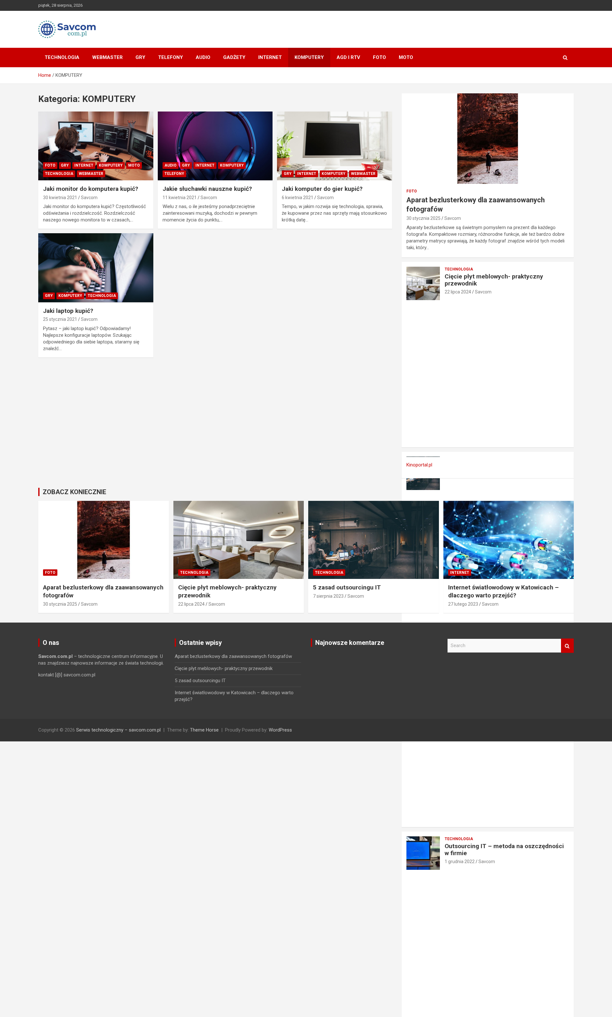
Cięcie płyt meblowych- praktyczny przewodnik (494, 280)
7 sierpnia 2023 (328, 596)
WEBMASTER (107, 57)
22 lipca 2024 (458, 291)
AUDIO (203, 57)
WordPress (280, 730)
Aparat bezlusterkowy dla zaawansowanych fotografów (233, 656)
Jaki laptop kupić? (68, 310)
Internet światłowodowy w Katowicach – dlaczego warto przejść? (503, 591)
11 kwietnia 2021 (180, 197)
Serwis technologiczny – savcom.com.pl (118, 730)
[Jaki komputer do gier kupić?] (334, 146)
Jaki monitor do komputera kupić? (90, 188)
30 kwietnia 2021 (60, 197)
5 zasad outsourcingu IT (347, 587)
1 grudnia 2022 (460, 861)
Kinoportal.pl (419, 465)
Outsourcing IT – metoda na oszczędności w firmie (504, 849)
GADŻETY (234, 57)
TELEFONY (170, 57)
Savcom (89, 197)
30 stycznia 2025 (423, 218)
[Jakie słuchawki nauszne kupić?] (215, 146)
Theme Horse (204, 730)
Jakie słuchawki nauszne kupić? (207, 188)
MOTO (406, 57)
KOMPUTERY (309, 57)
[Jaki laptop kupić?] (96, 268)
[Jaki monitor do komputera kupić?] (96, 146)
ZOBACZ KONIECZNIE (74, 492)
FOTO (379, 57)
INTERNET (270, 57)
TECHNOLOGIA (62, 57)
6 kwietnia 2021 (297, 197)
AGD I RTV (348, 57)
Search (567, 645)
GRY (140, 57)
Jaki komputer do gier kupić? (322, 188)
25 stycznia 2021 (60, 319)
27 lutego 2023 (463, 604)
